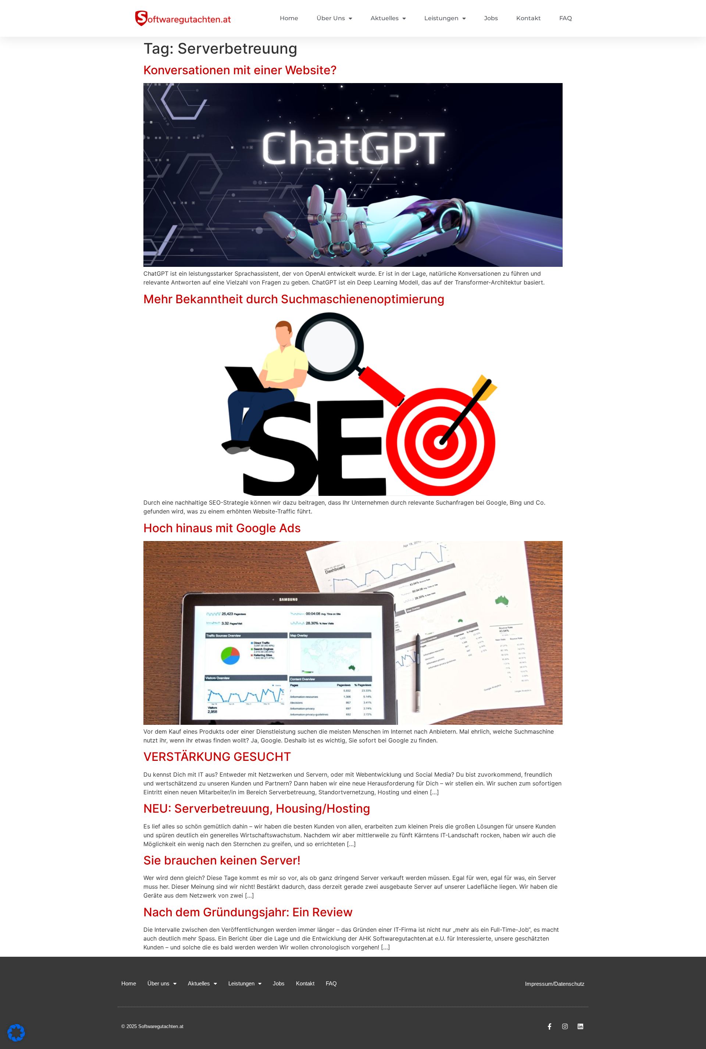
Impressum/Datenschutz (555, 984)
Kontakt (528, 18)
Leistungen (441, 18)
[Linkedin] (580, 1026)
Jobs (491, 18)
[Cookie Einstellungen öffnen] (16, 1039)
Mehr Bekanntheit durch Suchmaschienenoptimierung (294, 299)
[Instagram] (564, 1026)
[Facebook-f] (549, 1026)
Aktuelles (385, 18)
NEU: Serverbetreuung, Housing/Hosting (256, 808)
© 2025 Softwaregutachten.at (152, 1026)
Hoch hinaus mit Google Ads (222, 528)
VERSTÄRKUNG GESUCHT (217, 756)
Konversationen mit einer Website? (240, 70)
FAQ (565, 18)
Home (289, 18)
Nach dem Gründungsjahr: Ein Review (248, 912)
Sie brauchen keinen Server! (221, 860)
